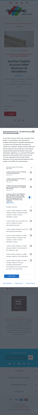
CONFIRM (11, 276)
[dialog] (19, 207)
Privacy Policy (30, 283)
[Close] (34, 132)
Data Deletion (7, 283)
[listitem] (19, 167)
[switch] (30, 172)
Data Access (19, 283)
